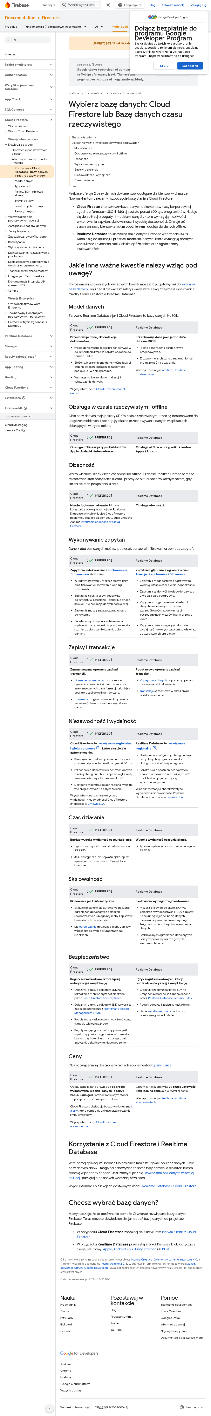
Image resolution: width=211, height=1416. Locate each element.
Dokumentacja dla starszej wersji (182, 1337)
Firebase (74, 93)
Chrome (65, 1370)
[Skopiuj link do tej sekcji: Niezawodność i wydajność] (140, 721)
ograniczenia (87, 926)
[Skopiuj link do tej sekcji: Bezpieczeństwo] (113, 957)
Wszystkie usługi (71, 1390)
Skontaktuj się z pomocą (176, 1304)
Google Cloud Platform (75, 1384)
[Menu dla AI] (103, 27)
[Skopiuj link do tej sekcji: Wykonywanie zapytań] (129, 540)
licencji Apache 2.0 (112, 1263)
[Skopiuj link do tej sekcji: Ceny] (86, 1056)
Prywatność (82, 1407)
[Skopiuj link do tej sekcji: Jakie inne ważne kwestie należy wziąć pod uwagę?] (96, 273)
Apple (107, 1249)
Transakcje (81, 699)
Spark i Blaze (161, 1065)
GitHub (65, 1331)
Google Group (170, 1318)
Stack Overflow (171, 1311)
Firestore (51, 17)
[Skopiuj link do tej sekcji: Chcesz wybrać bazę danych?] (162, 1203)
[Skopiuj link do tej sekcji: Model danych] (108, 307)
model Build (120, 26)
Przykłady (66, 1318)
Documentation (20, 17)
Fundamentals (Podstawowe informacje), (53, 26)
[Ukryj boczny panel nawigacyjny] (50, 1408)
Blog (152, 5)
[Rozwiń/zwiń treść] (95, 137)
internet (150, 1249)
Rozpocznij (190, 66)
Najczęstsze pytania (174, 1331)
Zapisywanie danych (153, 680)
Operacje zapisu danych (90, 680)
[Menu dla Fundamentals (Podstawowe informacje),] (86, 27)
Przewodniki (68, 1304)
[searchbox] (27, 40)
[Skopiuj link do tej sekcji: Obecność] (99, 465)
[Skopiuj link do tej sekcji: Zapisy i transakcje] (119, 647)
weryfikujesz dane (159, 1011)
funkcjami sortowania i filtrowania (160, 574)
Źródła (64, 1311)
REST (165, 1249)
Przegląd (11, 26)
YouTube (116, 1330)
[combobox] (80, 5)
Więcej (47, 5)
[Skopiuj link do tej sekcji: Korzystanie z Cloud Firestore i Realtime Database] (101, 1152)
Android (120, 1249)
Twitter (115, 1323)
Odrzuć (163, 66)
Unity (138, 1249)
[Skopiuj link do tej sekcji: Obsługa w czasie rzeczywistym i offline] (172, 407)
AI (96, 26)
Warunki (65, 1407)
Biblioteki (66, 1324)
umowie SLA (96, 804)
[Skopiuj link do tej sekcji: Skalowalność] (106, 879)
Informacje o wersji (173, 1324)
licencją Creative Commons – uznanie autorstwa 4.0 (164, 1259)
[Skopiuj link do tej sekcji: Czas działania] (108, 817)
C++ (130, 1249)
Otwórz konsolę (173, 5)
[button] (24, 64)
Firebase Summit (121, 1316)
